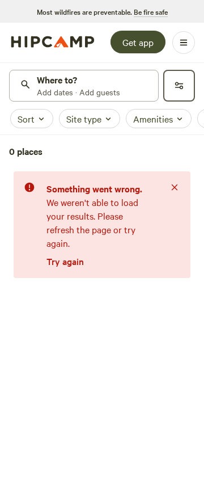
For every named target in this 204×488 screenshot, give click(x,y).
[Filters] (179, 86)
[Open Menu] (183, 42)
